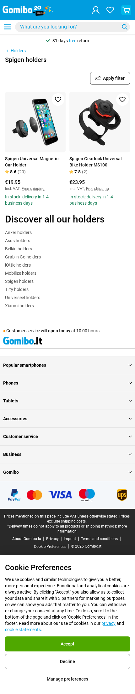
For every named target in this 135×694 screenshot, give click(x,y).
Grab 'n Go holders (23, 256)
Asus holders (17, 240)
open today (59, 330)
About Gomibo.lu (26, 539)
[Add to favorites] (58, 99)
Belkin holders (18, 248)
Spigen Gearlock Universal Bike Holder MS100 (95, 161)
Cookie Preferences (50, 546)
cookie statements (23, 629)
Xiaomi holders (19, 305)
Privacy (52, 539)
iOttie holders (18, 265)
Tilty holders (17, 289)
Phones (10, 382)
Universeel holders (22, 297)
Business (12, 454)
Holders (18, 50)
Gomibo (11, 472)
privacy (108, 623)
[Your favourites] (110, 10)
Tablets (10, 400)
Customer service (20, 436)
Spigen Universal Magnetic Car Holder (31, 161)
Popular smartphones (24, 365)
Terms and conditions (99, 539)
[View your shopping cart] (126, 10)
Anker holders (18, 232)
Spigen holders (19, 281)
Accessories (15, 418)
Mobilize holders (20, 273)
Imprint (70, 539)
